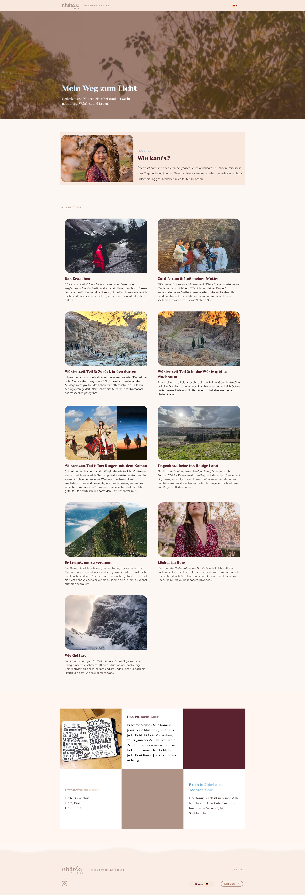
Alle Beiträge (90, 5)
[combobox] (234, 5)
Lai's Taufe (104, 5)
